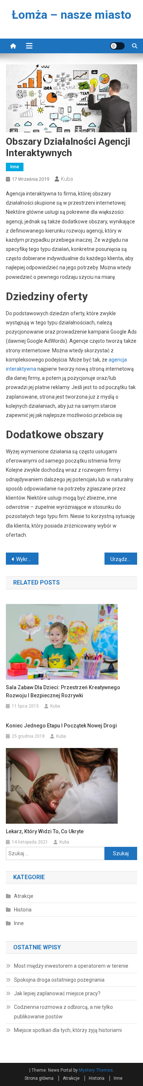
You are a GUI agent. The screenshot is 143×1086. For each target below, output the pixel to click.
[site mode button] (117, 46)
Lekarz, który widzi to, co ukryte (45, 831)
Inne (14, 166)
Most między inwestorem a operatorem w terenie (71, 966)
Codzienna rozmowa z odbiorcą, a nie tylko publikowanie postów (63, 1012)
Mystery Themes (96, 1070)
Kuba (67, 179)
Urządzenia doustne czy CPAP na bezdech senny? (124, 559)
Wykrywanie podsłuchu (27, 559)
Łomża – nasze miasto (71, 15)
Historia (23, 910)
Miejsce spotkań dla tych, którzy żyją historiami (68, 1030)
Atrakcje (23, 896)
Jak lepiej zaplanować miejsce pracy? (57, 993)
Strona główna (39, 1078)
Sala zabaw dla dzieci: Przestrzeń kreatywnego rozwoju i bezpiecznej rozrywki (63, 691)
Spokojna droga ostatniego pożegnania (59, 980)
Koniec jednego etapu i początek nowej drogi (61, 726)
